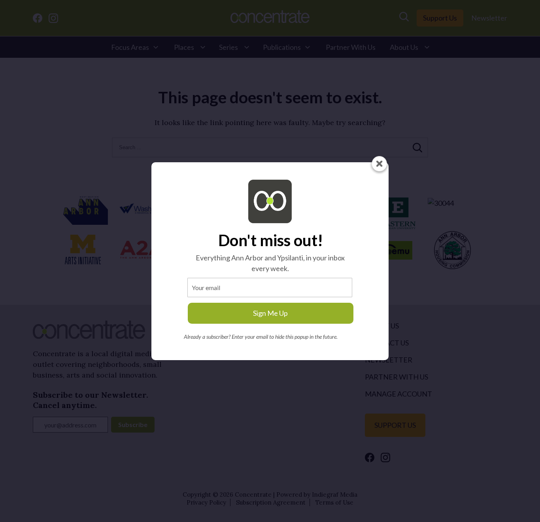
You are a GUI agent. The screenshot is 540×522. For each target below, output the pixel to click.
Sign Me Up (270, 313)
